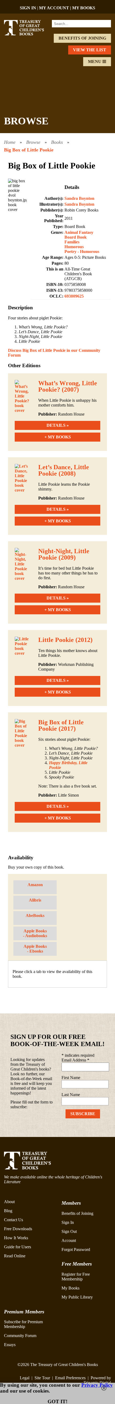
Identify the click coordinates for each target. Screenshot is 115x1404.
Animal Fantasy (78, 232)
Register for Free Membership (76, 1276)
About (9, 1201)
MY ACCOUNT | (55, 8)
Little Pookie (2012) (65, 639)
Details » (58, 425)
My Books (70, 1288)
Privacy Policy (97, 1385)
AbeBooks (35, 915)
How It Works (16, 1238)
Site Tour (42, 1378)
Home (10, 142)
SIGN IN (28, 8)
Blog (8, 1210)
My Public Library (77, 1297)
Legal (24, 1378)
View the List (89, 50)
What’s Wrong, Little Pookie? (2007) (67, 386)
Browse (33, 142)
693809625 (74, 296)
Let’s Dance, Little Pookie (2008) (63, 470)
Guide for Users (17, 1247)
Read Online (14, 1256)
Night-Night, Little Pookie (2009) (63, 554)
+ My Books (57, 437)
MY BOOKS (83, 8)
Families (71, 242)
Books (57, 142)
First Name (71, 1077)
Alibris (35, 900)
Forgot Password (76, 1249)
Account (69, 1240)
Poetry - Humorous (81, 251)
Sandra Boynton (79, 198)
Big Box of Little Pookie (28, 150)
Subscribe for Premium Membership (23, 1324)
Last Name (71, 1094)
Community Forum (20, 1335)
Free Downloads (18, 1229)
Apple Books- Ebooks (35, 948)
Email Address (75, 1060)
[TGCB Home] (28, 34)
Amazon (35, 884)
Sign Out (69, 1231)
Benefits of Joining (82, 38)
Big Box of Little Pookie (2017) (61, 725)
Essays (10, 1344)
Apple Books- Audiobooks (35, 933)
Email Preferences (70, 1378)
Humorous (74, 246)
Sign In (68, 1222)
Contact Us (13, 1219)
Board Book (75, 237)
